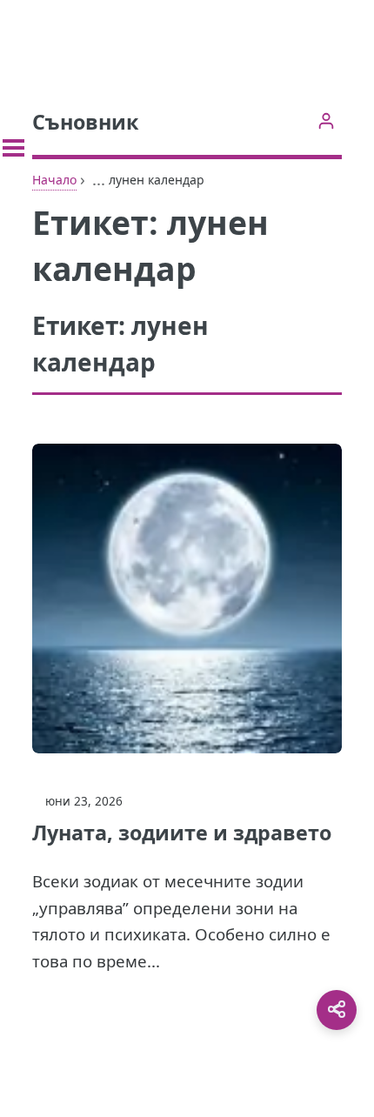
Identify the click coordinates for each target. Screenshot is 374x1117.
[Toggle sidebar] (13, 148)
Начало (54, 179)
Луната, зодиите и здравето (181, 832)
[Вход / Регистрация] (326, 120)
